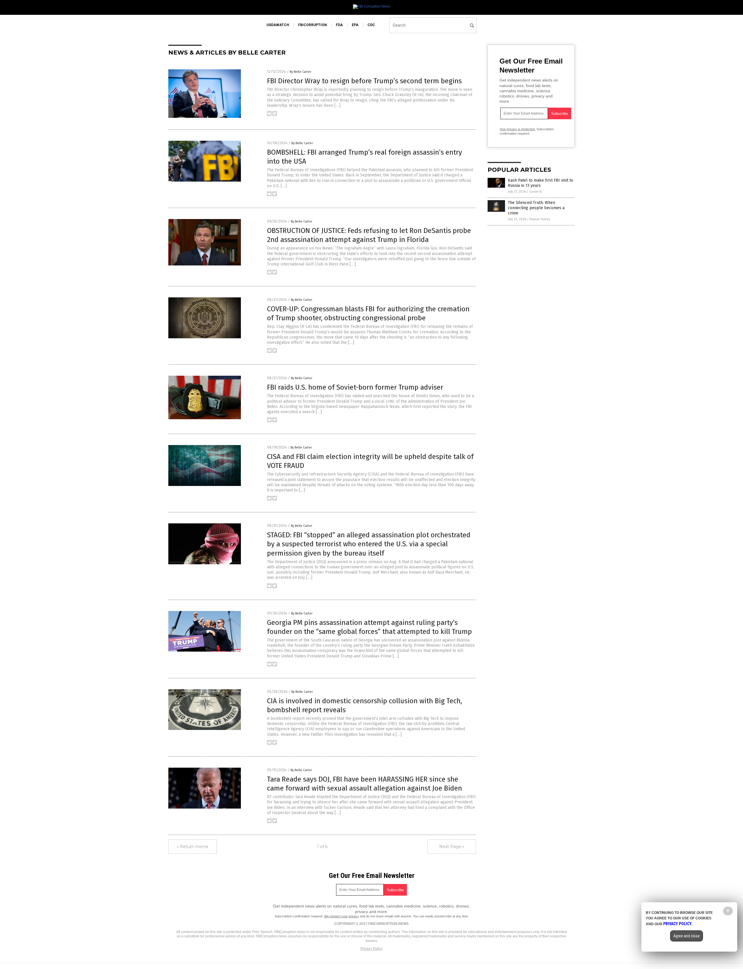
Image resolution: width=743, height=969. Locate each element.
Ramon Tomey (540, 219)
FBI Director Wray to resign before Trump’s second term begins (364, 81)
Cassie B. (535, 192)
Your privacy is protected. (517, 129)
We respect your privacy (341, 916)
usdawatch (277, 25)
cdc (371, 25)
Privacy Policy (371, 949)
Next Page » (451, 846)
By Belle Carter (300, 72)
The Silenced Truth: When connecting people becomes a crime (536, 208)
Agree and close (686, 936)
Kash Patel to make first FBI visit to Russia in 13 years (540, 183)
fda (339, 25)
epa (355, 25)
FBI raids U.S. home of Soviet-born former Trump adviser (355, 387)
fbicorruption (312, 25)
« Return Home (192, 846)
